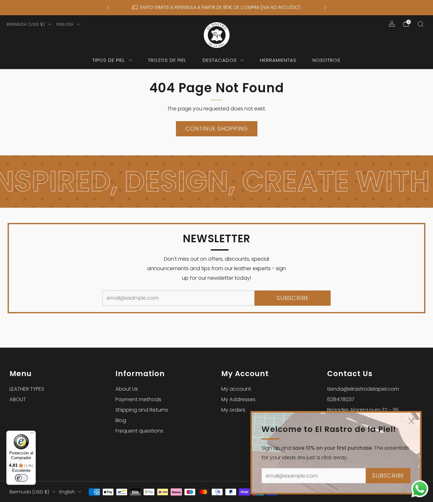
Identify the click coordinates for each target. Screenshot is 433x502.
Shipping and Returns (141, 410)
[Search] (420, 24)
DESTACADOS (220, 60)
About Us (126, 389)
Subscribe (388, 475)
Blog (120, 420)
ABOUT (18, 399)
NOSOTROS (326, 60)
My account (236, 389)
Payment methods (138, 399)
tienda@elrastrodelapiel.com (363, 389)
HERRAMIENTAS (278, 60)
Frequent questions (139, 430)
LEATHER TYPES (27, 389)
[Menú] (32, 434)
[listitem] (217, 7)
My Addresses (238, 399)
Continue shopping (216, 129)
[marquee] (216, 181)
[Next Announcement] (325, 7)
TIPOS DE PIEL (109, 60)
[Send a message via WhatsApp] (420, 489)
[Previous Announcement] (108, 7)
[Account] (392, 24)
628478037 (340, 399)
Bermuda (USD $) (26, 24)
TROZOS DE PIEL (167, 60)
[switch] (21, 478)
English (65, 24)
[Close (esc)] (411, 421)
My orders (233, 410)
